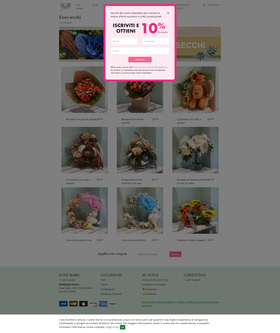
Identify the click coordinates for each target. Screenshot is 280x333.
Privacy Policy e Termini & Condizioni (149, 67)
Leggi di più (112, 327)
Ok (122, 327)
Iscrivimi (140, 59)
